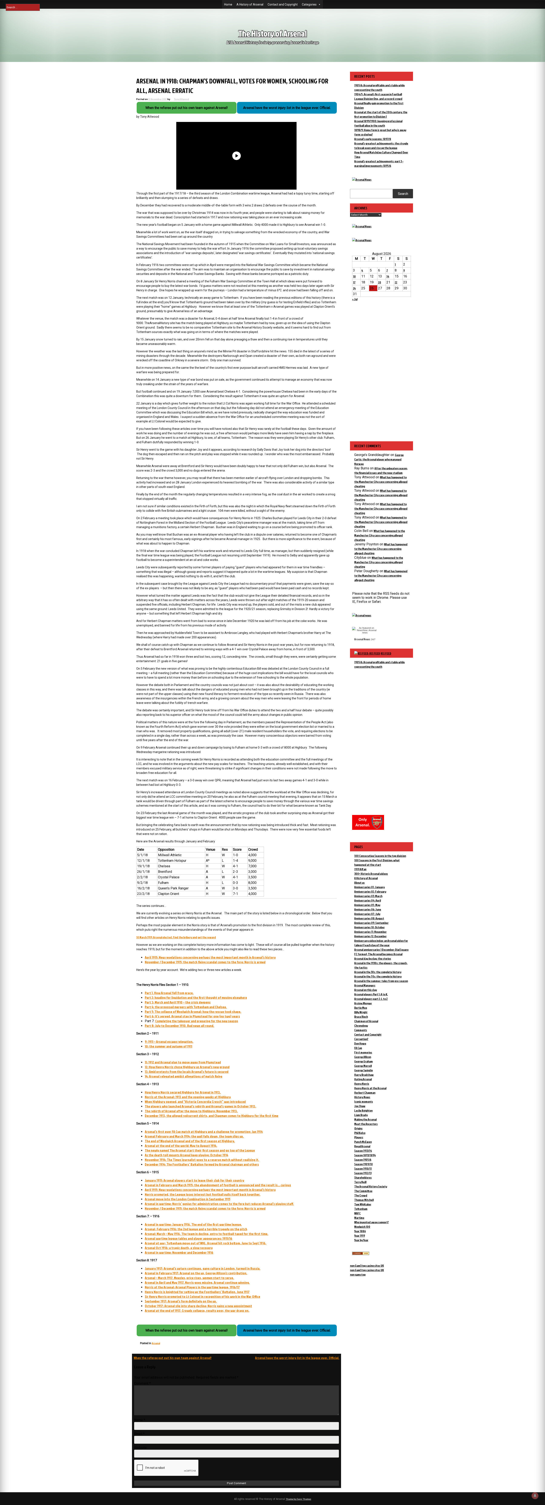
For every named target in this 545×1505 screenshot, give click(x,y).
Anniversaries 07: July (367, 914)
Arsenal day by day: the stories (372, 958)
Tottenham (360, 1209)
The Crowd (360, 1195)
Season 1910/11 (363, 1168)
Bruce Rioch (361, 1017)
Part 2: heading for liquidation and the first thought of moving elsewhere (196, 997)
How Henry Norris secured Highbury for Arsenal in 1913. (183, 1092)
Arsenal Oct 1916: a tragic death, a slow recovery (179, 1247)
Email (139, 1434)
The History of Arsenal (272, 33)
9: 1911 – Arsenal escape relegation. (169, 1041)
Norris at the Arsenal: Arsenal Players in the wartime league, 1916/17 (192, 1287)
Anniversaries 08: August (369, 918)
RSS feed (386, 653)
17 (354, 282)
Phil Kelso (359, 1133)
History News (362, 1097)
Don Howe (360, 1043)
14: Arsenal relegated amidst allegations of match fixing (183, 1076)
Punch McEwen (363, 1142)
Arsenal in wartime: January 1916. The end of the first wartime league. (193, 1224)
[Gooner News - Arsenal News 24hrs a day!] (361, 240)
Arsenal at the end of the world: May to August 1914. (181, 1145)
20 (379, 282)
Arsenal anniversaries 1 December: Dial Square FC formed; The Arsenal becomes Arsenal (381, 952)
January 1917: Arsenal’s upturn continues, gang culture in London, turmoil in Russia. (202, 1268)
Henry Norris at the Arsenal (370, 1088)
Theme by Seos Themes (298, 1499)
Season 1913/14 (363, 1151)
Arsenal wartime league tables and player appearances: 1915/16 (188, 1238)
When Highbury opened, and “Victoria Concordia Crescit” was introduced (195, 1101)
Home (228, 4)
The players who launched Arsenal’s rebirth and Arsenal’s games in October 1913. (200, 1106)
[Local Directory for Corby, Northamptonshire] (360, 1254)
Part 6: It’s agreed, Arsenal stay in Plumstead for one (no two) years (192, 1016)
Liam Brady (361, 1115)
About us (359, 882)
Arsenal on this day (365, 990)
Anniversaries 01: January (369, 887)
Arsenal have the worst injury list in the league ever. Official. (297, 1357)
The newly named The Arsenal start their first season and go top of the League (200, 1150)
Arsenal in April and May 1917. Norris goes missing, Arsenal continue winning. (197, 1282)
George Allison (362, 1057)
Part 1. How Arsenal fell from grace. (169, 992)
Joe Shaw (359, 1106)
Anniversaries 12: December (370, 936)
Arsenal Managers (364, 985)
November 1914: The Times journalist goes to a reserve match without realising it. (202, 1159)
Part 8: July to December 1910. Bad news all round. (179, 1025)
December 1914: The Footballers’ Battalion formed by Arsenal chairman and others (202, 1164)
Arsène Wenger (363, 1003)
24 (354, 288)
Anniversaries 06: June (367, 909)
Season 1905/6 (362, 1160)
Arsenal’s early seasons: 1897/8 (372, 139)
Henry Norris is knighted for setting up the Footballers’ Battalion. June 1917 (197, 1291)
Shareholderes (363, 1177)
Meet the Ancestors (366, 1124)
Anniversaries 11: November (370, 932)
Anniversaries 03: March (368, 896)
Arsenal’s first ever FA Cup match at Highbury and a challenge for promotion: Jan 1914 (204, 1131)
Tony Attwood (181, 99)
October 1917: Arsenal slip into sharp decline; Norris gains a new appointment (198, 1305)
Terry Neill (360, 1182)
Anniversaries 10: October (369, 927)
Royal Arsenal (362, 1146)
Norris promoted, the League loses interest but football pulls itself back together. (202, 1194)
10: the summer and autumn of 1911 (168, 1046)
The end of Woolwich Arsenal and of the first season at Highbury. (190, 1141)
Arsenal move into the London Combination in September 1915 (187, 1199)
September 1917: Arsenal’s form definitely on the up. (181, 1301)
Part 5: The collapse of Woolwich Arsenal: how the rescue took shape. (193, 1011)
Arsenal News (362, 639)
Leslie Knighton (363, 1110)
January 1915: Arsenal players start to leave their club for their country (194, 1180)
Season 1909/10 (363, 1164)
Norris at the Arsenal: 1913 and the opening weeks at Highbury (188, 1097)
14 (387, 276)
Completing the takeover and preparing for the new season (196, 1021)
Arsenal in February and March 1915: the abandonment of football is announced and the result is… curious (218, 1185)
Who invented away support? (371, 1222)
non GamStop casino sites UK (367, 1265)
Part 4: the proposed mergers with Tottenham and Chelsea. (186, 1007)
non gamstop (358, 1274)
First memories (363, 1052)
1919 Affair (360, 869)
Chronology (361, 1025)
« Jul (354, 299)
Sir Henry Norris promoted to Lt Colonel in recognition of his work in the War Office (202, 1296)
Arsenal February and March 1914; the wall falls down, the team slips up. (194, 1136)
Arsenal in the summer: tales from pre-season (381, 981)
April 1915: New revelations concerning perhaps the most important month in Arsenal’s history (210, 957)
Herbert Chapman (364, 1093)
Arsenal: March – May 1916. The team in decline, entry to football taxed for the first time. (206, 1233)
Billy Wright (360, 1012)
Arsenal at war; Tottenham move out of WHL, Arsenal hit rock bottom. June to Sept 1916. (205, 1243)
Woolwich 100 (362, 1227)
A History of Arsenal (250, 4)
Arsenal (156, 1343)
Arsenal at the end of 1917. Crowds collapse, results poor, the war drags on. (197, 1310)
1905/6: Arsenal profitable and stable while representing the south (379, 664)
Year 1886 (360, 1231)
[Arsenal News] (361, 179)
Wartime (359, 1218)
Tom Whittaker (362, 1204)
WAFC (357, 1213)
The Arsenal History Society (370, 1186)
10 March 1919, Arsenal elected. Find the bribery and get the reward (176, 937)
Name (139, 1420)
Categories (309, 4)
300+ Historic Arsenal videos (371, 874)
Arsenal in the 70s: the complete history (378, 976)
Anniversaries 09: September (371, 923)
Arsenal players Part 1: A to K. (371, 994)
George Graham (363, 1061)
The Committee (363, 1191)
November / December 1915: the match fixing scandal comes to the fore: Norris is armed (205, 962)
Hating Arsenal (363, 1079)
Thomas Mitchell (364, 1200)
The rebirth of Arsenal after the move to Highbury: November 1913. (191, 1111)
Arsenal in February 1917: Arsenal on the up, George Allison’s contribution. (196, 1273)
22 (396, 282)
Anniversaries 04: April (367, 900)
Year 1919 (359, 1235)
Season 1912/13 (362, 1173)
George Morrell (363, 1066)
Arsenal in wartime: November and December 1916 (179, 1252)
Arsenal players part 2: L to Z (371, 999)
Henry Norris (361, 1084)
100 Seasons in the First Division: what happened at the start (377, 862)
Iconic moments (363, 1101)
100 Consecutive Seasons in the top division (380, 856)
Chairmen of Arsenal (366, 1021)
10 (354, 276)
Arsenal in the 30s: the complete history (377, 972)
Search (403, 194)
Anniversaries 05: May (367, 905)
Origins (358, 1128)
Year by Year (361, 1240)
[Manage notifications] (535, 1495)
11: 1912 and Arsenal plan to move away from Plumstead (183, 1062)
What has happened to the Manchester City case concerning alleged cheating (380, 481)
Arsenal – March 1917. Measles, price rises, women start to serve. (189, 1277)
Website (140, 1448)
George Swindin (363, 1070)
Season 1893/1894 (365, 1155)
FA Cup (358, 1048)
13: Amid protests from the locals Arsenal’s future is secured (186, 1071)
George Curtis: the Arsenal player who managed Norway (379, 459)
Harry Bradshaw (364, 1075)
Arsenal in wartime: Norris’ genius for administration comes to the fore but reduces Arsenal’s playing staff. (219, 1203)
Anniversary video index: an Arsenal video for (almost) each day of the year (381, 943)
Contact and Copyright (283, 4)
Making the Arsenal (365, 1119)
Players (358, 1137)
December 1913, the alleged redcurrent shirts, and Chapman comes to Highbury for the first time (211, 1115)
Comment (142, 1383)
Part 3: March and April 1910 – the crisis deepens (178, 1002)
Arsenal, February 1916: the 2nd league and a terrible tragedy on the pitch (196, 1229)
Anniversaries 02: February (370, 891)
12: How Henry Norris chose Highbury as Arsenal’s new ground (187, 1067)
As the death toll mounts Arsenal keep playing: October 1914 (186, 1155)
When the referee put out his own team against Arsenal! (172, 1357)
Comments (360, 1030)
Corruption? (361, 1039)
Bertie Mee (360, 1008)
